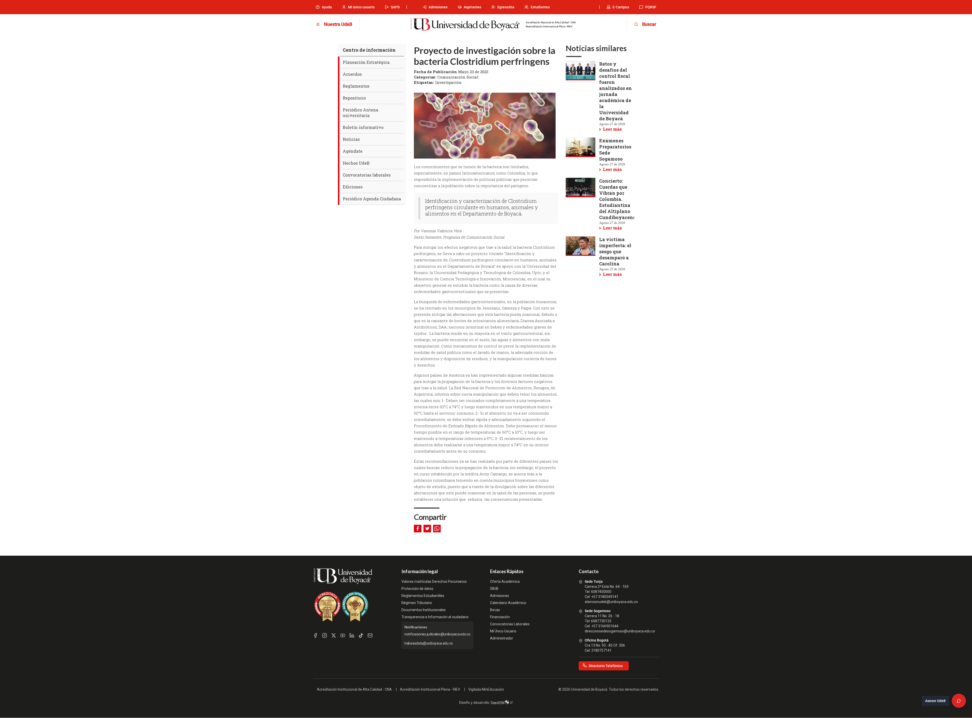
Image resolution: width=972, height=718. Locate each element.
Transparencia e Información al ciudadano (435, 617)
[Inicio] (465, 24)
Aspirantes (472, 7)
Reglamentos (356, 86)
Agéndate (352, 151)
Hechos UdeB (356, 163)
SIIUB (494, 589)
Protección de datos (417, 589)
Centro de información (369, 50)
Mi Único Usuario (503, 631)
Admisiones (438, 7)
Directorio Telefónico (606, 666)
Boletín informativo (363, 127)
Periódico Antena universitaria (360, 112)
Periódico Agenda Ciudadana (372, 198)
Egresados (505, 7)
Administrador (501, 638)
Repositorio (354, 98)
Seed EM (498, 703)
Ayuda (327, 7)
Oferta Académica (505, 581)
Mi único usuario (361, 7)
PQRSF (650, 7)
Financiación (500, 617)
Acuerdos (352, 74)
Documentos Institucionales (423, 610)
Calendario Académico (508, 603)
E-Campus (621, 7)
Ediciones (352, 186)
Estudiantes (540, 7)
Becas (495, 610)
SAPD (395, 7)
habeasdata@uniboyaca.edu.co (428, 643)
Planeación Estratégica (366, 62)
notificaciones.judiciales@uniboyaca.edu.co (437, 634)
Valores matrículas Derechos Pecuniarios (434, 581)
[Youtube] (342, 635)
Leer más (612, 129)
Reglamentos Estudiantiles (422, 596)
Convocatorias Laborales (510, 624)
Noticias (351, 139)
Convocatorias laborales (367, 175)
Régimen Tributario (416, 603)
